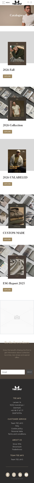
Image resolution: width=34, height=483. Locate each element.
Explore (7, 76)
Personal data (17, 431)
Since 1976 (17, 444)
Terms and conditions (17, 434)
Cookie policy (17, 429)
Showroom (17, 447)
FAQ (17, 426)
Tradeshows (17, 449)
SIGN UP (29, 372)
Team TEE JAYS (17, 423)
